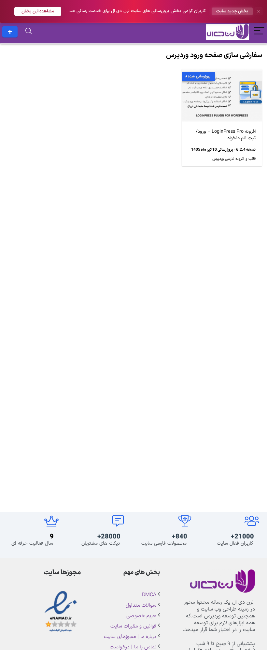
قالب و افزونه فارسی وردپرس (234, 159)
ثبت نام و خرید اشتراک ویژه (10, 32)
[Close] (258, 11)
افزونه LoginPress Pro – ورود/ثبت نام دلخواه (226, 135)
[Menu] (259, 31)
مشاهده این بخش (37, 11)
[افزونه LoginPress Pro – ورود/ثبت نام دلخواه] (222, 74)
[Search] (28, 31)
